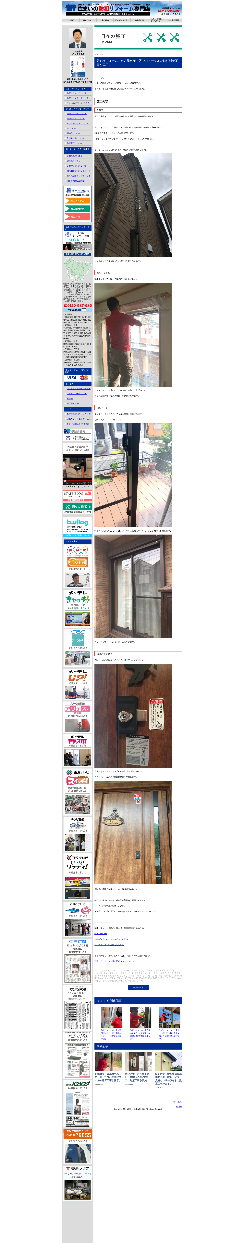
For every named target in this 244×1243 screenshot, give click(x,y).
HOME (179, 1107)
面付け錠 (140, 981)
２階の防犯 (104, 971)
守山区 (115, 976)
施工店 (151, 976)
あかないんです (145, 971)
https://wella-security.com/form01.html (111, 939)
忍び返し (124, 976)
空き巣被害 (133, 978)
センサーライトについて (78, 123)
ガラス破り (172, 971)
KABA (135, 971)
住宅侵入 (162, 973)
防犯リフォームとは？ (77, 93)
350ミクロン (116, 971)
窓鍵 (150, 978)
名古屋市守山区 (104, 976)
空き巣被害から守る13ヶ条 (79, 176)
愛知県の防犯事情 (75, 156)
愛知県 (132, 976)
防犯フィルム (175, 978)
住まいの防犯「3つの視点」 (79, 103)
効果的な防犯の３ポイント (79, 171)
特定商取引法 (73, 403)
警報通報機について (76, 138)
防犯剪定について (75, 143)
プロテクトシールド (143, 973)
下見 (155, 973)
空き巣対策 (122, 978)
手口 (145, 976)
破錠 (107, 978)
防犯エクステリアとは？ (78, 98)
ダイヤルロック (110, 973)
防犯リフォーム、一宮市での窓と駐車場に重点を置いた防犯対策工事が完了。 (169, 1034)
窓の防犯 (143, 978)
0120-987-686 (100, 933)
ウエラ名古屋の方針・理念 (79, 389)
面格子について (74, 133)
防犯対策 (113, 981)
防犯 (155, 978)
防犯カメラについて (76, 119)
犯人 (171, 976)
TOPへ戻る (177, 1102)
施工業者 (159, 976)
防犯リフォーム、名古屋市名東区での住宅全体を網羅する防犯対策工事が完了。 (140, 1034)
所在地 (70, 399)
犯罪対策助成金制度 (76, 181)
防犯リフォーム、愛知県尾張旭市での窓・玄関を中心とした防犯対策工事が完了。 (111, 1034)
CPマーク (127, 971)
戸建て (139, 976)
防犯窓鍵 (131, 981)
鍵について (72, 128)
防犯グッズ (163, 978)
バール (130, 973)
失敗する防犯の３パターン (79, 166)
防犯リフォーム (101, 981)
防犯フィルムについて (77, 114)
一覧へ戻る (138, 987)
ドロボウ (122, 973)
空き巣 (113, 978)
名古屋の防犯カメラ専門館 (79, 414)
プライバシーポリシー (77, 394)
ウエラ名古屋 (159, 971)
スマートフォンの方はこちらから (109, 944)
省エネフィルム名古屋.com (79, 419)
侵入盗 (171, 973)
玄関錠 (101, 978)
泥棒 (166, 976)
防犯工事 (122, 981)
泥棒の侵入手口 (74, 161)
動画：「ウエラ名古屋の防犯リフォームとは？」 (116, 961)
